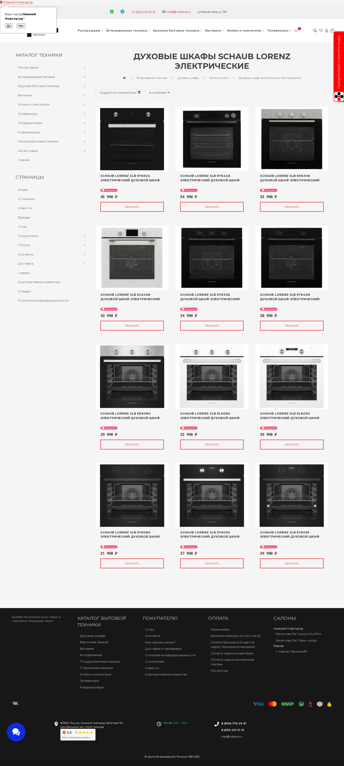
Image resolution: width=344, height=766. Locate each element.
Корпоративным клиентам (39, 282)
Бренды (24, 217)
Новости (25, 208)
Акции (23, 189)
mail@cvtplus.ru (179, 12)
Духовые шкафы (93, 636)
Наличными (220, 629)
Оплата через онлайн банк (232, 653)
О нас (22, 226)
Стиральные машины (96, 668)
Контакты (25, 254)
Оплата (24, 245)
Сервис (24, 273)
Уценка (23, 160)
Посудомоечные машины (100, 661)
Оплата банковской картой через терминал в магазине (233, 644)
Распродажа (89, 30)
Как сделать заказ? (160, 642)
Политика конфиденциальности (43, 300)
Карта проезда (94, 727)
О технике (26, 199)
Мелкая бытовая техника (38, 141)
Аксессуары (28, 151)
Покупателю (28, 236)
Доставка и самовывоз (163, 648)
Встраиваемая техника (126, 30)
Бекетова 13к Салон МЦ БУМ (298, 634)
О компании (154, 661)
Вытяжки (213, 30)
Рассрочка (219, 670)
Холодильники (91, 655)
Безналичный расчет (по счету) (235, 636)
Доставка (25, 263)
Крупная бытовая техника (176, 30)
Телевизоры (278, 30)
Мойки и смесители (244, 30)
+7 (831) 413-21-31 (143, 12)
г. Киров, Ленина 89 (291, 651)
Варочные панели (94, 642)
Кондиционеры (30, 123)
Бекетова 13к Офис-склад (296, 640)
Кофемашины (29, 132)
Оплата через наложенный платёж (232, 662)
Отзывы (24, 291)
